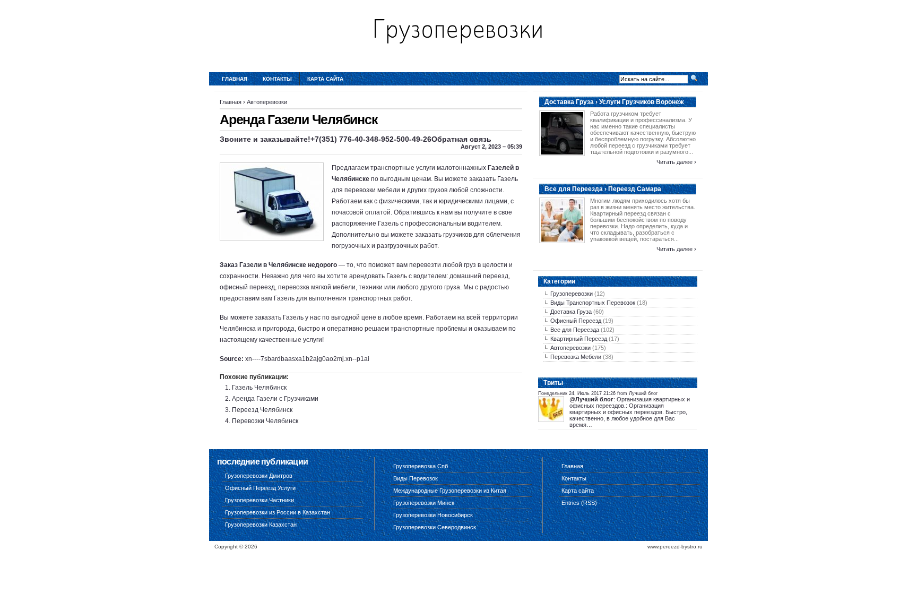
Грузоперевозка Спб (420, 466)
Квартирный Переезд (578, 339)
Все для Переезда (574, 329)
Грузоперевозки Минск (423, 503)
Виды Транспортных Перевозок (592, 302)
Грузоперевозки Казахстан (261, 524)
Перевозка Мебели (575, 357)
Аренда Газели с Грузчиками (275, 398)
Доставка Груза (571, 311)
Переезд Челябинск (262, 410)
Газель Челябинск (259, 387)
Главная (234, 79)
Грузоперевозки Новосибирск (433, 515)
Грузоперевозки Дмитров (258, 475)
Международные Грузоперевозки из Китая (449, 490)
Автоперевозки (267, 102)
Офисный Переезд (575, 320)
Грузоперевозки (571, 293)
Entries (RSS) (579, 503)
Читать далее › (676, 162)
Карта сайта (325, 79)
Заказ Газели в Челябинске (263, 265)
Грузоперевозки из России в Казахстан (277, 512)
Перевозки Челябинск (265, 421)
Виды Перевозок (415, 478)
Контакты (277, 79)
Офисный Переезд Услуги (260, 488)
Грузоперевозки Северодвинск (434, 527)
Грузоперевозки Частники (259, 500)
